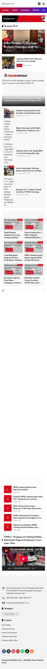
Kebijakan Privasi (8, 629)
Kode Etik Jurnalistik (9, 633)
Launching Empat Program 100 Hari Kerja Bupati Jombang (13, 257)
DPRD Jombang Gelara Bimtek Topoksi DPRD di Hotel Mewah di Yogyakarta (34, 257)
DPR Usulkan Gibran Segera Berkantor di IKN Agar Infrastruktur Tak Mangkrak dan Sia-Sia (27, 507)
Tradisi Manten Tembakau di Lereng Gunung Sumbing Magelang (12, 235)
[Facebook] (4, 651)
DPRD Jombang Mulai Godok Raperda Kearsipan (24, 488)
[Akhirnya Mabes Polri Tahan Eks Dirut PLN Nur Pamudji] (8, 62)
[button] (43, 3)
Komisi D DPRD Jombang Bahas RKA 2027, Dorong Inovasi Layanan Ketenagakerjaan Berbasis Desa (28, 498)
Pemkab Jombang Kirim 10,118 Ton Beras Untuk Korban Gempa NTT (28, 112)
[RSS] (32, 651)
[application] (23, 559)
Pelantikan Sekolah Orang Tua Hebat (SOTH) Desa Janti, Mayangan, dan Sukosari (32, 280)
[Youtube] (18, 651)
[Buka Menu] (39, 3)
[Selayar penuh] (41, 568)
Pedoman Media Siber (10, 640)
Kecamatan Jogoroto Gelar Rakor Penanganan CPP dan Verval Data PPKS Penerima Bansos (12, 280)
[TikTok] (27, 651)
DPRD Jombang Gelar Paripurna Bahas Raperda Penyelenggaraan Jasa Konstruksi (27, 517)
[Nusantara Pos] (8, 4)
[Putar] (5, 568)
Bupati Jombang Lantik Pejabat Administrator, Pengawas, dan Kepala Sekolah (28, 129)
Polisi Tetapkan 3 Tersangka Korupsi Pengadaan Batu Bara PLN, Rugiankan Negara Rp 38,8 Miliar (22, 45)
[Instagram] (13, 651)
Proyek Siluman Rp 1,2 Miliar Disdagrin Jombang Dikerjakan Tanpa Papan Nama (33, 235)
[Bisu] (37, 568)
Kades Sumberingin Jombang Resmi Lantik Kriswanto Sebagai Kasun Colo (28, 169)
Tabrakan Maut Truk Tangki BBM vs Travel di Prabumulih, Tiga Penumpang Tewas (29, 152)
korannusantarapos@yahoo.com (17, 603)
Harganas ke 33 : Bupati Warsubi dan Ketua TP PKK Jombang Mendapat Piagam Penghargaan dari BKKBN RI (28, 191)
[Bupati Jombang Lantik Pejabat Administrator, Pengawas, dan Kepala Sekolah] (9, 130)
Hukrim (7, 39)
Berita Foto (9, 227)
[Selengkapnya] (23, 75)
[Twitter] (9, 651)
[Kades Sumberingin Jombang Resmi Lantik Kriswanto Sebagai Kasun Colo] (36, 19)
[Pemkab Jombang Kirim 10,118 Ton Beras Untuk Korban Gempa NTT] (9, 113)
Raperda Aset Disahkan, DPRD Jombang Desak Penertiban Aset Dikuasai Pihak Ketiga (25, 526)
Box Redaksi (6, 625)
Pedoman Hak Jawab (9, 636)
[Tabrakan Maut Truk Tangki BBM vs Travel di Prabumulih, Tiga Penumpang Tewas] (9, 153)
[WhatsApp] (23, 651)
